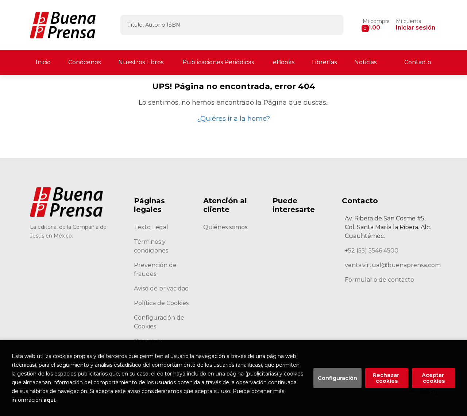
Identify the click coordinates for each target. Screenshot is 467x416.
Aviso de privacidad (161, 288)
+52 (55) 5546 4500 (371, 250)
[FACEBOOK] (38, 254)
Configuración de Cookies (159, 322)
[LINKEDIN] (57, 273)
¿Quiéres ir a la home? (233, 119)
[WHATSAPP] (38, 273)
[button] (376, 25)
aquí (49, 400)
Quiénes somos (225, 227)
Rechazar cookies (387, 378)
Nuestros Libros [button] (140, 62)
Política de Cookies (161, 303)
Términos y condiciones (151, 246)
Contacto (417, 62)
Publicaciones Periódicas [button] (218, 62)
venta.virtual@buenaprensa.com (393, 265)
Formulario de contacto (379, 279)
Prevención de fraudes (155, 269)
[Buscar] (331, 25)
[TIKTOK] (77, 254)
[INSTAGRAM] (96, 254)
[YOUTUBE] (115, 254)
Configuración (337, 378)
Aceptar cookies (433, 378)
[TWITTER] (57, 254)
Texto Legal (151, 227)
